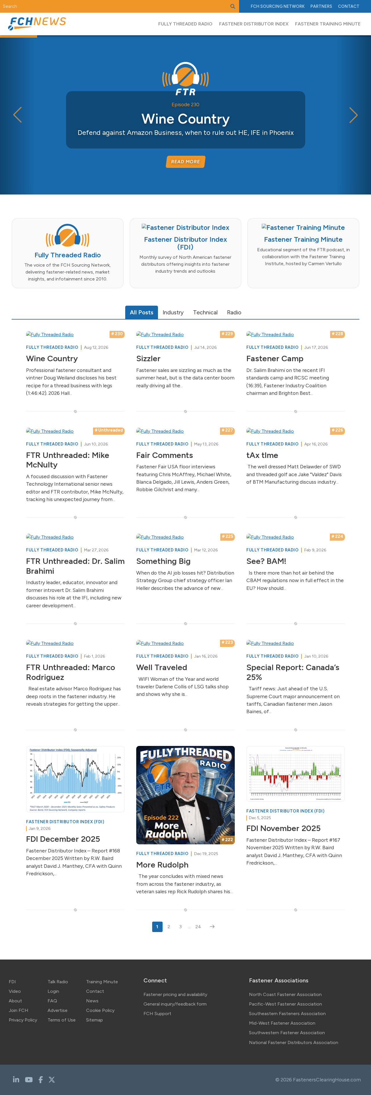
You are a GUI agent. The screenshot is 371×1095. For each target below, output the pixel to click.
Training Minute (102, 981)
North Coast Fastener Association (285, 994)
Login (53, 991)
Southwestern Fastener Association (287, 1032)
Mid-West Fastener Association (282, 1023)
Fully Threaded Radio (52, 347)
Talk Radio (58, 981)
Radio (234, 312)
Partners (321, 6)
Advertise (58, 1010)
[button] (353, 115)
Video (15, 991)
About (15, 1001)
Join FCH (18, 1010)
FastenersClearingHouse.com (327, 1079)
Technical (205, 312)
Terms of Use (62, 1020)
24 (198, 926)
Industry (173, 312)
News (92, 1001)
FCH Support (157, 1013)
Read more (185, 161)
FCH (278, 6)
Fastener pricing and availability (175, 994)
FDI (12, 981)
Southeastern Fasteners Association (287, 1013)
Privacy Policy (23, 1020)
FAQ (52, 1001)
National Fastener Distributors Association (293, 1042)
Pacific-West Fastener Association (285, 1004)
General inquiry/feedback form (175, 1004)
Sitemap (94, 1020)
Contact (348, 6)
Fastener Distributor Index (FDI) (65, 821)
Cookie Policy (100, 1010)
